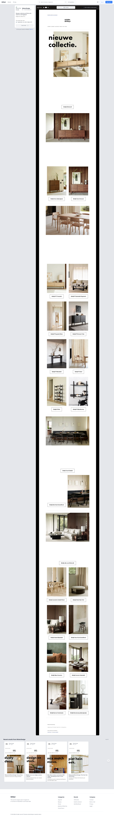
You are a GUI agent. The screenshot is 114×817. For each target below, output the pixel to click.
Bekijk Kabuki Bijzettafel (57, 637)
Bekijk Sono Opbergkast (57, 198)
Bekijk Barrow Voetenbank (56, 712)
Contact (91, 800)
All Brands (76, 800)
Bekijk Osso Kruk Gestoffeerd (78, 637)
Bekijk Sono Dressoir (78, 198)
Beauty (59, 802)
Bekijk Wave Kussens (56, 675)
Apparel (60, 800)
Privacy (91, 804)
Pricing (14, 2)
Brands (9, 2)
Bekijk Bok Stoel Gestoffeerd (56, 504)
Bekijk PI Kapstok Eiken (57, 334)
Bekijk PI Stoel (78, 371)
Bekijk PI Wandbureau (78, 409)
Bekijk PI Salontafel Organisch (78, 296)
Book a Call (92, 802)
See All (106, 739)
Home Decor (61, 808)
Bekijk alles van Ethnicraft (67, 563)
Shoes (59, 804)
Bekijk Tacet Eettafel (68, 470)
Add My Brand (77, 804)
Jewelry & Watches (62, 806)
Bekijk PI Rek (56, 409)
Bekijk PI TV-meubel (57, 296)
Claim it (31, 29)
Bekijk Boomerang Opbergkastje (78, 712)
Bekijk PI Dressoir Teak (78, 334)
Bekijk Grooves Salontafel (78, 675)
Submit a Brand (78, 802)
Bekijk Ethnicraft (67, 106)
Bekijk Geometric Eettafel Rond (56, 599)
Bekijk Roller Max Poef (78, 599)
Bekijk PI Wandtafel (56, 371)
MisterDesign (26, 8)
